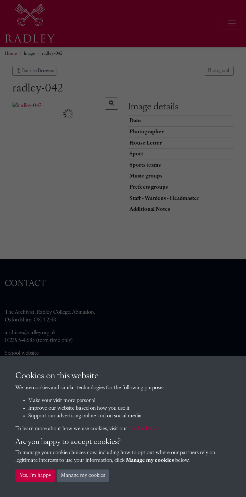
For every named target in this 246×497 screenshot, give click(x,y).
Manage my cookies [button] (83, 475)
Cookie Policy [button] (143, 428)
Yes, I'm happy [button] (35, 475)
